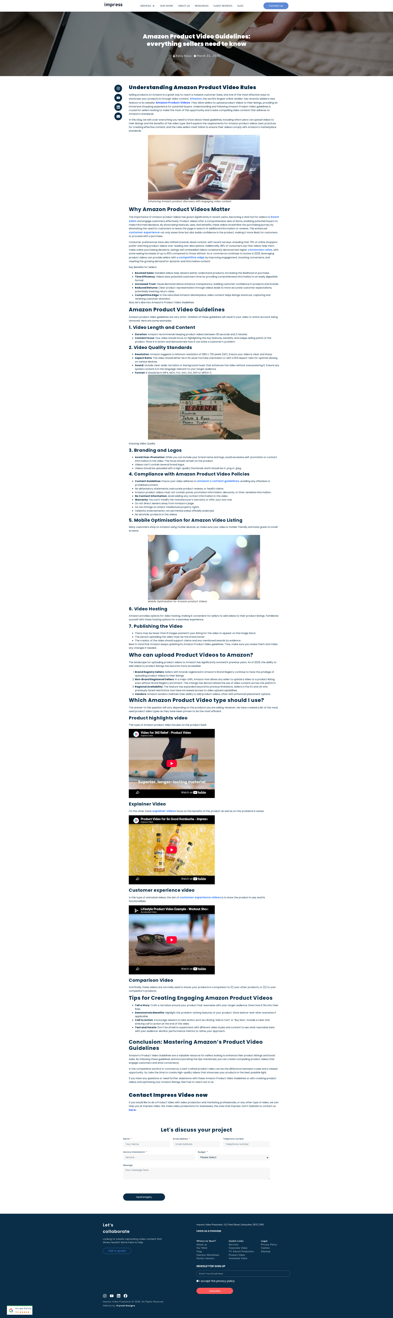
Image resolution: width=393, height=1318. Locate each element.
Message (128, 1165)
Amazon (196, 98)
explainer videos (164, 811)
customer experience (144, 232)
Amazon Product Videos (173, 102)
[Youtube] (118, 98)
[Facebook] (125, 1296)
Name (126, 1138)
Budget (202, 1152)
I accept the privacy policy (217, 1281)
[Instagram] (118, 88)
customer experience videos (200, 897)
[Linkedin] (118, 107)
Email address (180, 1138)
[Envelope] (118, 116)
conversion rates (260, 250)
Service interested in (134, 1152)
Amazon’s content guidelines (218, 481)
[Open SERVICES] (153, 6)
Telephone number (233, 1138)
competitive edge (191, 257)
